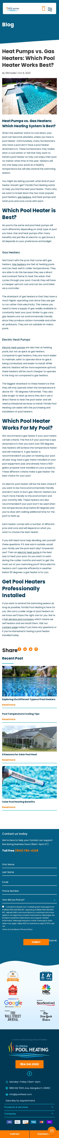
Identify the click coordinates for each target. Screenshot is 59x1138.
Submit (36, 942)
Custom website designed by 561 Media (29, 1040)
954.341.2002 (43, 8)
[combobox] (29, 900)
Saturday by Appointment (20, 1101)
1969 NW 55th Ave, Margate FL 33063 (29, 1088)
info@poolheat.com (20, 1094)
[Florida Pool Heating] (13, 8)
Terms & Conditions (10, 929)
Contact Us (37, 8)
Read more (8, 705)
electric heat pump (29, 552)
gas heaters (24, 197)
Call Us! (14, 1134)
